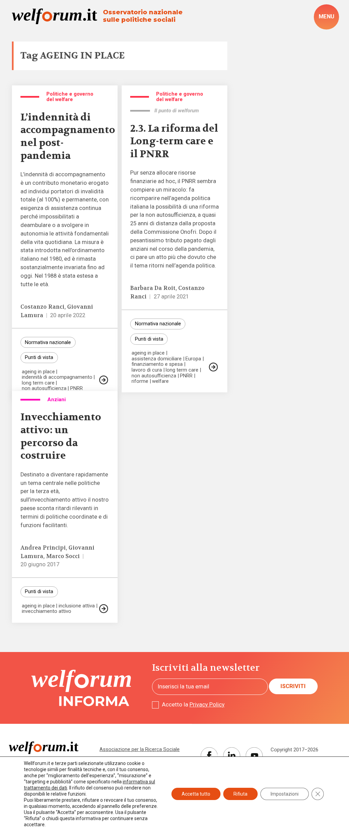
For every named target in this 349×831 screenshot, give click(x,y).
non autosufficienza (44, 388)
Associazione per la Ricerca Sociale (140, 749)
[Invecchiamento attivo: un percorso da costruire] (103, 608)
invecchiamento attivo (46, 611)
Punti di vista (39, 357)
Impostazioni (285, 794)
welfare (160, 381)
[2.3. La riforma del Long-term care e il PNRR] (213, 367)
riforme (140, 381)
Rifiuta (240, 794)
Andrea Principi (43, 547)
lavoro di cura (147, 370)
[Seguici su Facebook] (209, 755)
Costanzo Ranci (42, 306)
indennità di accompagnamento (57, 377)
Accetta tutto (196, 794)
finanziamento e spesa (157, 364)
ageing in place (38, 371)
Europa (193, 358)
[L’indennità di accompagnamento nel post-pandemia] (103, 380)
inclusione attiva (77, 605)
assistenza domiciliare (157, 358)
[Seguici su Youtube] (254, 755)
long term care (38, 383)
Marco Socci (63, 556)
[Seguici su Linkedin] (231, 755)
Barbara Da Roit (153, 288)
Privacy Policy (207, 704)
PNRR (76, 388)
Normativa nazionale (48, 342)
